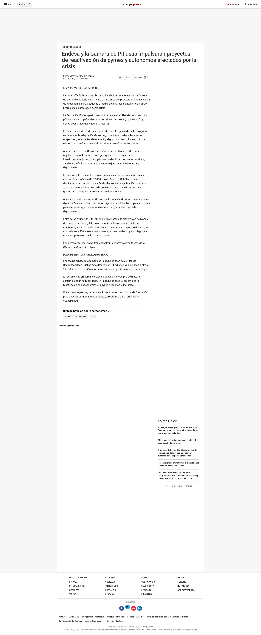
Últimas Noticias (78, 577)
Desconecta (147, 586)
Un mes (189, 486)
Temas (185, 616)
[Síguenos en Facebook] (121, 609)
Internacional (76, 586)
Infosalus (146, 594)
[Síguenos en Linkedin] (139, 609)
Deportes (74, 590)
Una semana (177, 486)
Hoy (166, 486)
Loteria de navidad (93, 621)
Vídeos (72, 594)
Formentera (81, 316)
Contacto (62, 616)
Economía (110, 577)
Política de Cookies (136, 616)
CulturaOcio (148, 582)
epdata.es (146, 590)
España (73, 582)
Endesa (68, 316)
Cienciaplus (111, 586)
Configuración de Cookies (70, 621)
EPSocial (109, 594)
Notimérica (183, 586)
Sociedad (110, 582)
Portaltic (110, 590)
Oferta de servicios (115, 616)
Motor (180, 577)
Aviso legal (74, 616)
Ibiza (93, 316)
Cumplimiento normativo (93, 616)
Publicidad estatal (115, 621)
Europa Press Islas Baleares (78, 76)
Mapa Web (174, 616)
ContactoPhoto (186, 590)
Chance (145, 577)
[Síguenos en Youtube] (133, 609)
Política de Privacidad (157, 616)
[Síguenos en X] (127, 609)
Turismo (181, 582)
